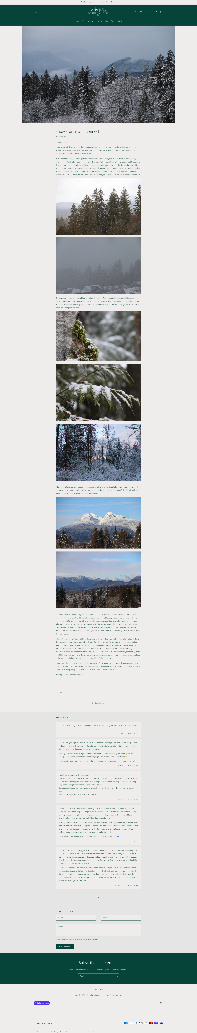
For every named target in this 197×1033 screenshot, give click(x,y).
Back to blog (100, 703)
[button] (36, 12)
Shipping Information (94, 995)
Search (77, 995)
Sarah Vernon (42, 1032)
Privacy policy (74, 1031)
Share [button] (60, 692)
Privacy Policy (109, 995)
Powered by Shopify (52, 1032)
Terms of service (85, 1031)
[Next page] (105, 897)
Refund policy (64, 1031)
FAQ (83, 995)
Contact (119, 995)
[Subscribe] (117, 976)
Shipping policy (96, 1031)
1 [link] (92, 897)
